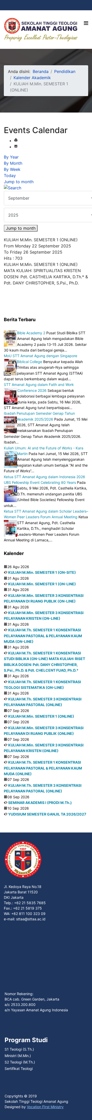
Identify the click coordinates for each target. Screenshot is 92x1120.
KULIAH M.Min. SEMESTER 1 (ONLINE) (41, 716)
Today (10, 175)
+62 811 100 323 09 (28, 913)
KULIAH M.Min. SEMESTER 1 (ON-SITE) (42, 572)
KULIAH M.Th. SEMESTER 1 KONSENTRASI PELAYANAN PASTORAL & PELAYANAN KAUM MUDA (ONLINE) (43, 768)
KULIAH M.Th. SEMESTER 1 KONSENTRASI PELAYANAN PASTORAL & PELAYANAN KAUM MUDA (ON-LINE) (43, 636)
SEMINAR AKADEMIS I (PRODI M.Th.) (40, 802)
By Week (12, 169)
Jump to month (18, 181)
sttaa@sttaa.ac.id (30, 919)
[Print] (16, 140)
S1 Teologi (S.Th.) (19, 1049)
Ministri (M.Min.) (18, 1055)
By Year (11, 157)
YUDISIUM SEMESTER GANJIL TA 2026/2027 (47, 814)
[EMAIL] (16, 146)
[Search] (46, 188)
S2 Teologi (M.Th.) (20, 1062)
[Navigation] (86, 23)
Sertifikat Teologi (19, 1068)
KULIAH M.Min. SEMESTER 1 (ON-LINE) (42, 584)
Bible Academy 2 (31, 333)
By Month (13, 163)
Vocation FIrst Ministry (45, 1107)
